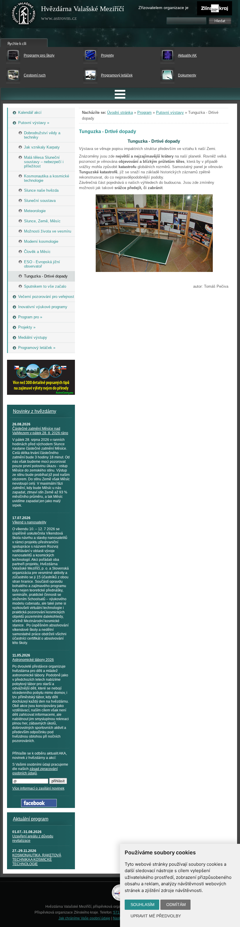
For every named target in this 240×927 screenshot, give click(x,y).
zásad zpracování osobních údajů (35, 771)
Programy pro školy (39, 55)
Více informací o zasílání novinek (38, 788)
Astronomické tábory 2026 (33, 660)
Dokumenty (187, 75)
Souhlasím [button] (143, 904)
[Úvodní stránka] (24, 14)
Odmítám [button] (176, 904)
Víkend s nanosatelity (29, 522)
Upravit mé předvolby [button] (156, 916)
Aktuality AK (187, 55)
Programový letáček (117, 75)
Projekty (107, 55)
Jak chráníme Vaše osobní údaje (84, 918)
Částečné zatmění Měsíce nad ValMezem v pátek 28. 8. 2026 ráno (40, 431)
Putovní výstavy (170, 112)
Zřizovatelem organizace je (163, 7)
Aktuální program (30, 818)
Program (144, 112)
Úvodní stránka (120, 112)
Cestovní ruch (35, 75)
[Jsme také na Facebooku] (39, 806)
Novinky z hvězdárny (34, 411)
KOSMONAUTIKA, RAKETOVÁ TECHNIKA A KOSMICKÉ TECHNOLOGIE (36, 859)
